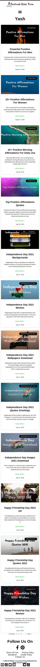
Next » (30, 634)
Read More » (20, 66)
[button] (20, 12)
